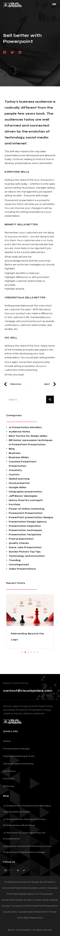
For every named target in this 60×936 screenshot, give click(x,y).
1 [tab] (22, 652)
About (7, 741)
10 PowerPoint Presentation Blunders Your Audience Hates (27, 808)
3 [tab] (28, 652)
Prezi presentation (21, 538)
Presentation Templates (25, 534)
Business (14, 453)
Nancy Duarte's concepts (26, 500)
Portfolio (14, 504)
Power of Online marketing (26, 508)
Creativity (15, 470)
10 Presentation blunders (25, 427)
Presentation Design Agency (28, 521)
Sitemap (8, 786)
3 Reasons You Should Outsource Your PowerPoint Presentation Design (27, 849)
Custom (14, 474)
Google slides (17, 487)
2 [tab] (25, 652)
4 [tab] (31, 652)
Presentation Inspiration (25, 526)
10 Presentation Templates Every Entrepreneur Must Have (24, 822)
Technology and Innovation (27, 556)
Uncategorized (19, 564)
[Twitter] (24, 870)
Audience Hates (19, 431)
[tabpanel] (30, 621)
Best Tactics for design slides (28, 436)
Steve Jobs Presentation (25, 547)
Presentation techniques (25, 530)
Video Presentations (22, 568)
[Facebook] (5, 870)
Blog (12, 448)
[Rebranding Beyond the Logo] (30, 610)
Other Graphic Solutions (18, 763)
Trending (15, 560)
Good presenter (19, 483)
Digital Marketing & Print (19, 756)
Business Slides (19, 457)
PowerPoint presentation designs (31, 517)
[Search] (50, 399)
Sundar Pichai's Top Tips (25, 551)
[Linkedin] (17, 870)
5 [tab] (34, 652)
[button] (4, 52)
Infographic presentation (25, 491)
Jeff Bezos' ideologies (23, 496)
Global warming (19, 478)
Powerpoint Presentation (25, 513)
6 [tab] (37, 652)
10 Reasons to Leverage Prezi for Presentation (24, 835)
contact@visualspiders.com (27, 691)
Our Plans (9, 771)
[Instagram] (11, 870)
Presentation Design (16, 748)
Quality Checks (19, 543)
